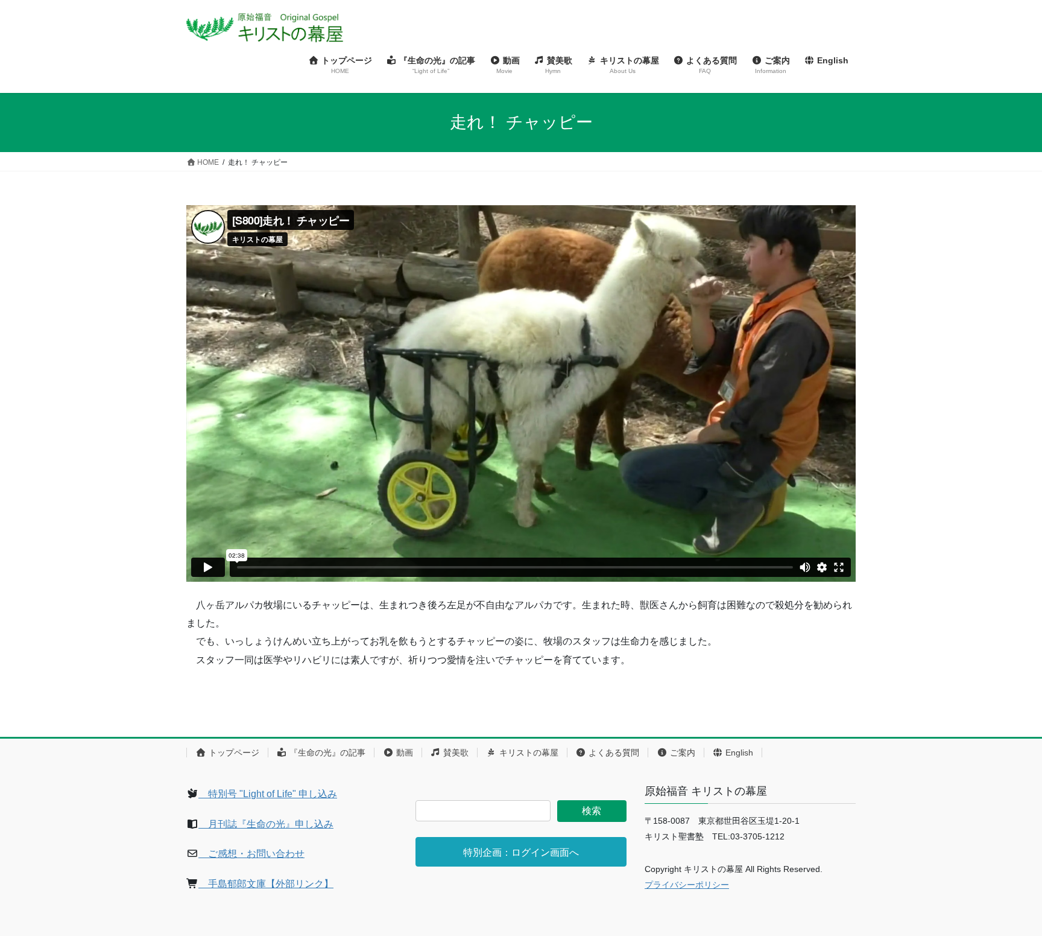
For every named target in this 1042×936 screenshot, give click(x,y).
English (738, 752)
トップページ (232, 752)
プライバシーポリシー (687, 885)
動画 (403, 752)
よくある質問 (612, 752)
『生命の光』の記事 (326, 752)
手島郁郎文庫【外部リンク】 (265, 884)
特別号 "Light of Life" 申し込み (267, 794)
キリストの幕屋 (527, 752)
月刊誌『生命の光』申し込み (265, 824)
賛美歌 (455, 752)
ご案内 (681, 752)
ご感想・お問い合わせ (251, 853)
